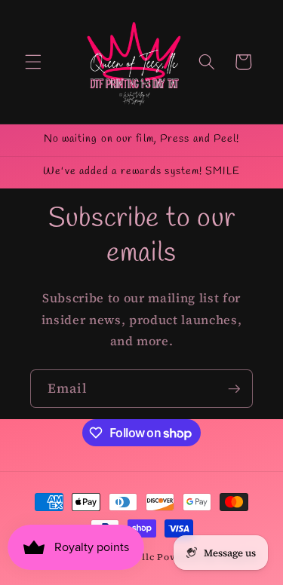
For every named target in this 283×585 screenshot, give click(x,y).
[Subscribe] (234, 389)
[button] (33, 62)
